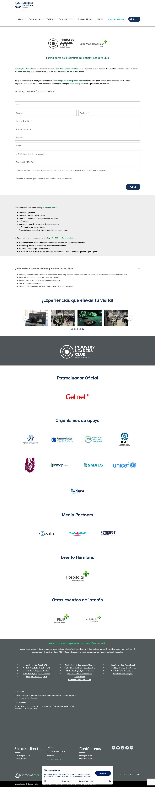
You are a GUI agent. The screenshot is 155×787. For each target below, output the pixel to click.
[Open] (138, 129)
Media (100, 19)
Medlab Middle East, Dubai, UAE (36, 667)
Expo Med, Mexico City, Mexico (122, 667)
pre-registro (26, 695)
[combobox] (74, 129)
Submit (133, 187)
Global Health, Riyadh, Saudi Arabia (79, 667)
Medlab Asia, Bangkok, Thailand (36, 670)
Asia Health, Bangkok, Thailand (36, 673)
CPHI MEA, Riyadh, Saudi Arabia (79, 670)
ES (134, 19)
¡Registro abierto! (116, 19)
